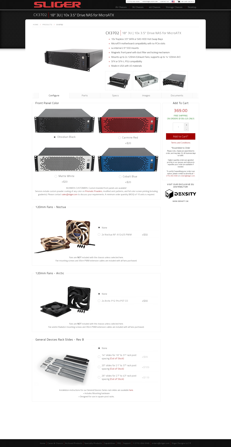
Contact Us (164, 2)
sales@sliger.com (69, 194)
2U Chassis (121, 7)
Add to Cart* (180, 136)
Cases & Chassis (55, 443)
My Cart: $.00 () (188, 2)
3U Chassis (138, 7)
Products (47, 24)
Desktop (192, 7)
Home (35, 24)
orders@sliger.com (150, 2)
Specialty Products (93, 443)
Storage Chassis (174, 7)
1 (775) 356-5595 (133, 2)
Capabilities (109, 443)
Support (127, 443)
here (131, 390)
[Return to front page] (57, 5)
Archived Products (73, 443)
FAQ (119, 443)
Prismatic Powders (93, 191)
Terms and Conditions (180, 142)
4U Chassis (154, 7)
